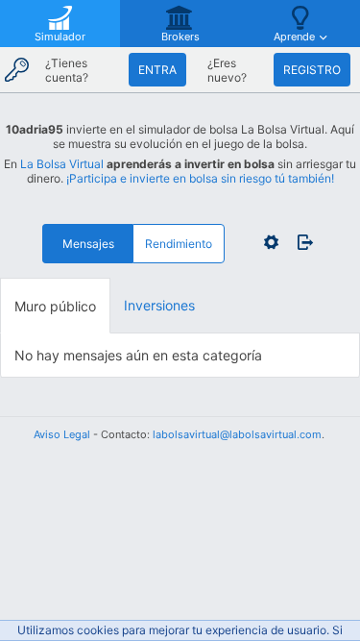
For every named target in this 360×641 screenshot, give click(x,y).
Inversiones (159, 305)
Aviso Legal (62, 434)
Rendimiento (178, 243)
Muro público (55, 306)
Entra (157, 69)
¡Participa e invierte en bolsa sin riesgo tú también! (200, 178)
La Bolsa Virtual (62, 164)
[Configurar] (271, 242)
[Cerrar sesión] (300, 242)
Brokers (180, 36)
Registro (312, 69)
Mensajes (88, 243)
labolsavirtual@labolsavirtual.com (237, 434)
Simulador (60, 36)
